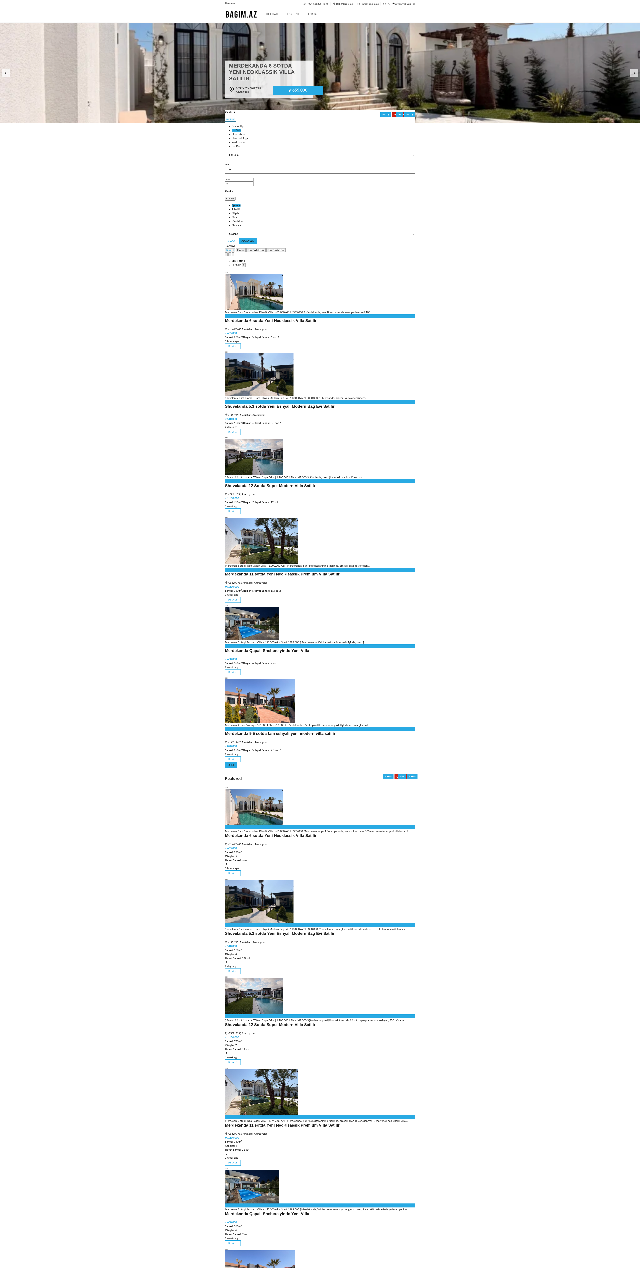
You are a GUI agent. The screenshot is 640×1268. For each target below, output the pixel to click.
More (231, 765)
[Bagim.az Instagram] (389, 4)
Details (233, 759)
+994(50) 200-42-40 (317, 4)
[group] (320, 73)
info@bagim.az (370, 4)
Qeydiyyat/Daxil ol (404, 4)
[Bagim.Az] (241, 14)
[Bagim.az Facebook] (384, 4)
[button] (6, 73)
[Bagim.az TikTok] (393, 4)
